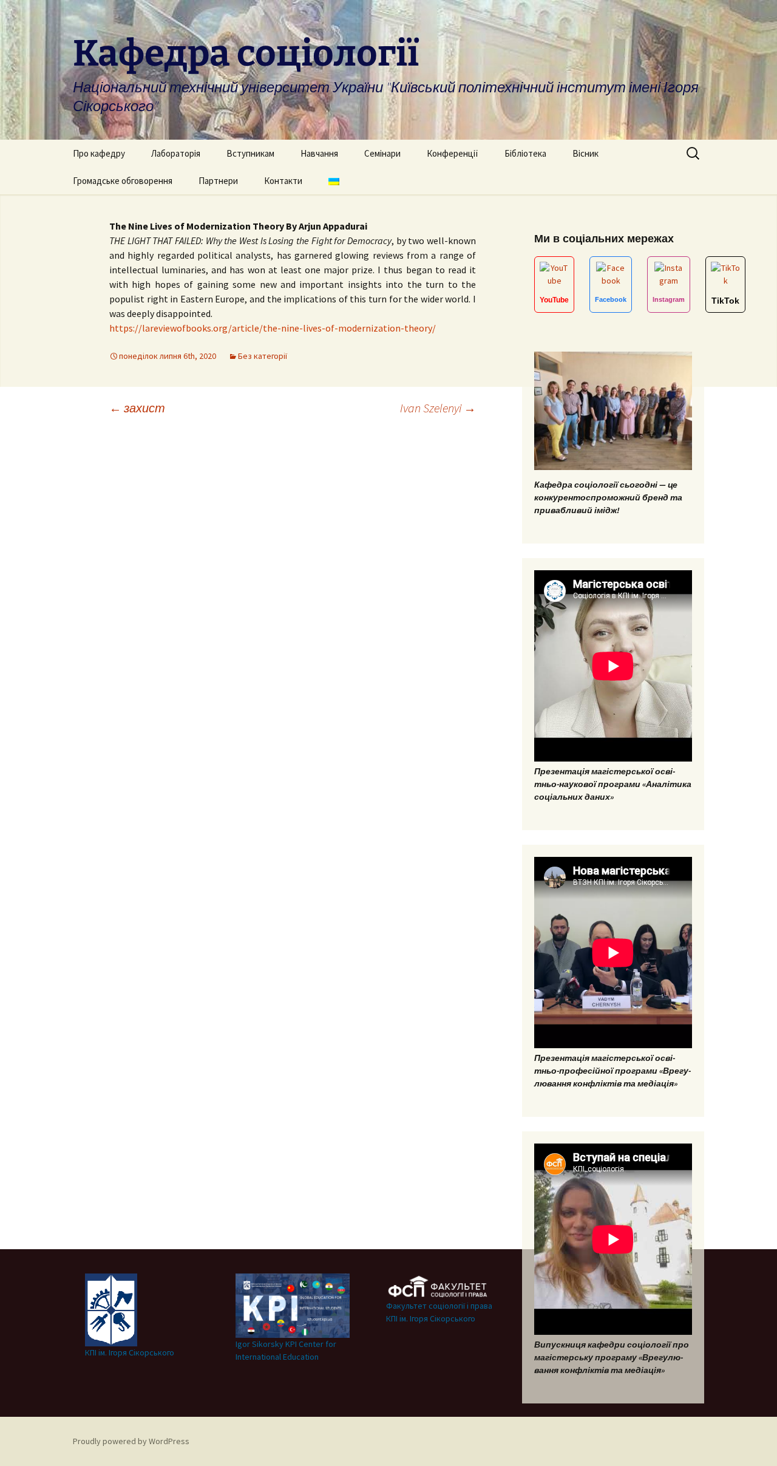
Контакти (283, 180)
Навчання (319, 153)
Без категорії (262, 355)
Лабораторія (175, 153)
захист (137, 407)
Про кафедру (99, 153)
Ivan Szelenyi (438, 407)
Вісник (585, 153)
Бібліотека (525, 153)
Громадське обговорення (122, 180)
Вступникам (250, 153)
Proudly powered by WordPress (131, 1441)
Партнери (218, 180)
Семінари (382, 153)
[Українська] (333, 180)
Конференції (452, 153)
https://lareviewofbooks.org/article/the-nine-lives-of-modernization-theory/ (272, 328)
